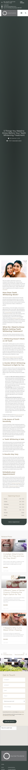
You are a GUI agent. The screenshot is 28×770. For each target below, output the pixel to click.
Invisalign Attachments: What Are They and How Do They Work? (13, 556)
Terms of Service (9, 715)
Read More (5, 567)
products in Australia (16, 318)
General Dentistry (11, 767)
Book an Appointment (14, 522)
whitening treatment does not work (12, 356)
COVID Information (22, 2)
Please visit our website (13, 486)
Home (2, 767)
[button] (26, 13)
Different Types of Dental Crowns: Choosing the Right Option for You (14, 592)
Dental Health (15, 140)
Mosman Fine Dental (16, 483)
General (19, 140)
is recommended (8, 312)
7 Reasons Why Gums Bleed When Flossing (12, 629)
